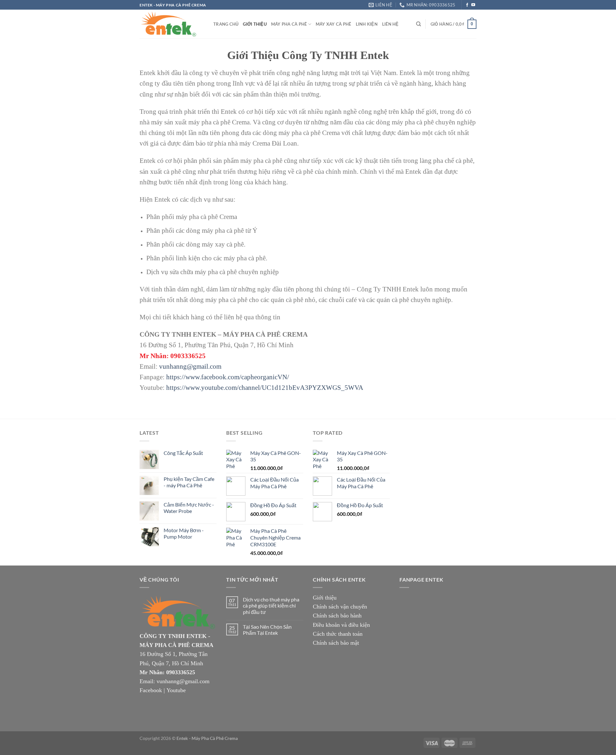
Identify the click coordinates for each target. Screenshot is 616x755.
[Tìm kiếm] (418, 24)
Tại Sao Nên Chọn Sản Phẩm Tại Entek (267, 630)
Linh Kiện (367, 24)
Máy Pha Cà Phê (289, 24)
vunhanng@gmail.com (190, 366)
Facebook (151, 690)
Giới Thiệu (255, 24)
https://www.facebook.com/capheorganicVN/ (227, 377)
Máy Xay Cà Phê (333, 24)
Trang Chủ (225, 24)
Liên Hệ (390, 24)
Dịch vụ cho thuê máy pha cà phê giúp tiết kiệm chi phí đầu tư (271, 605)
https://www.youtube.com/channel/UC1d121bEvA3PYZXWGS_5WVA (264, 387)
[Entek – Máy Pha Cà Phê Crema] (172, 24)
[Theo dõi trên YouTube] (473, 5)
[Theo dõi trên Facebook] (467, 5)
